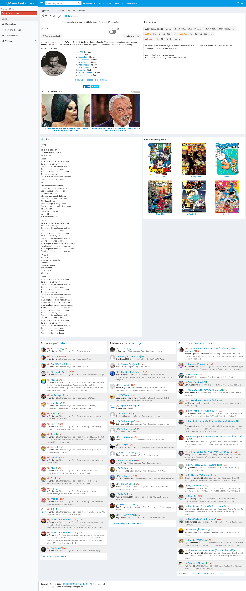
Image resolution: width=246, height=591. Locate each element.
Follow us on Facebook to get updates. (91, 79)
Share (87, 86)
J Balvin (82, 10)
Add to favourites (52, 36)
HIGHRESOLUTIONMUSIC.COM (75, 584)
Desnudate (82, 57)
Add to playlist (132, 36)
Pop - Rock (71, 10)
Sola (80, 54)
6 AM (80, 52)
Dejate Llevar (83, 62)
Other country (58, 10)
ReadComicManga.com (155, 139)
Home (46, 10)
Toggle (112, 32)
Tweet (96, 86)
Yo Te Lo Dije (135, 343)
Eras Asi (81, 70)
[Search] (78, 3)
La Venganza (83, 59)
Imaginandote (84, 75)
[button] (41, 3)
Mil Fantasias (83, 64)
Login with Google (12, 13)
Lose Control (83, 67)
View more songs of (54, 556)
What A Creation (85, 72)
